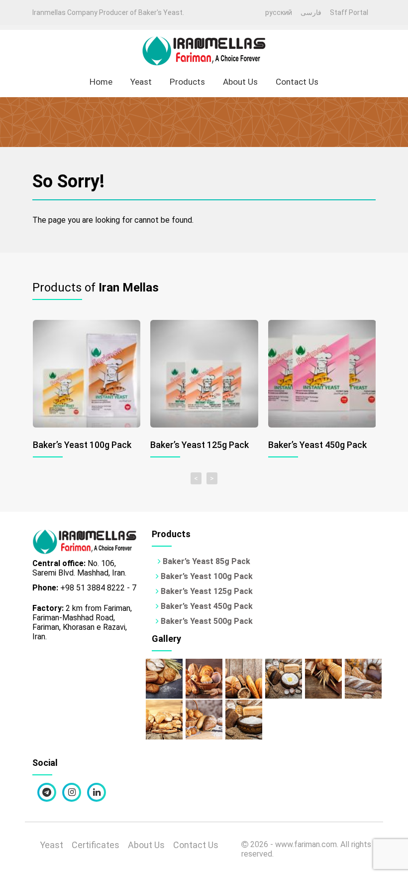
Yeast (141, 82)
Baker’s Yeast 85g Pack (205, 561)
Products (187, 82)
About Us (240, 82)
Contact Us (297, 82)
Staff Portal (349, 12)
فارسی (311, 12)
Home (101, 82)
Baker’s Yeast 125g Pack (206, 591)
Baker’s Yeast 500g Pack (206, 621)
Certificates (95, 845)
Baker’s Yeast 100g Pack (206, 576)
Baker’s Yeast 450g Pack (206, 606)
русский (278, 12)
